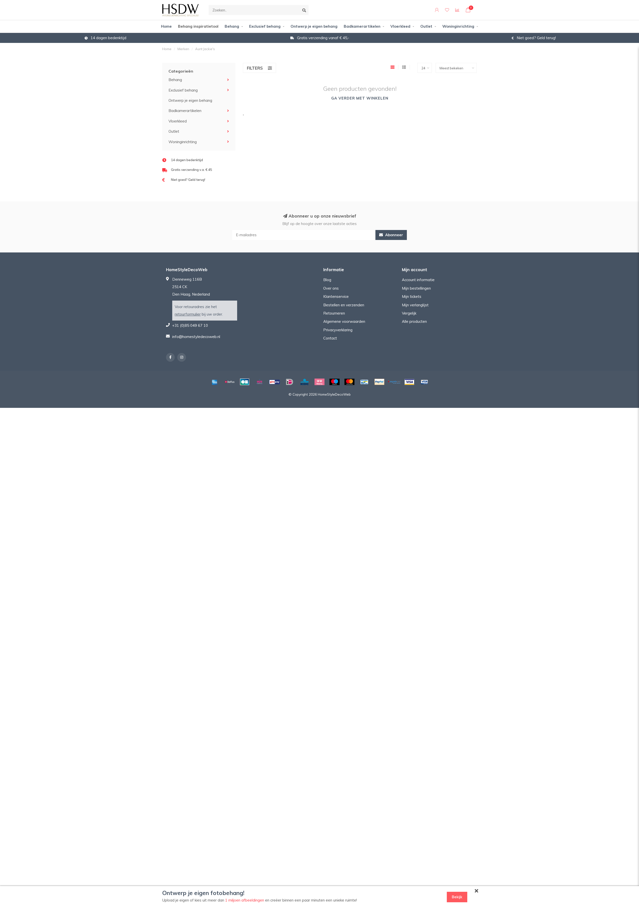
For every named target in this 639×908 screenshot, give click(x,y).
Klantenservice (336, 296)
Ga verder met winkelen (359, 98)
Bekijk (457, 897)
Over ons (331, 288)
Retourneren (334, 313)
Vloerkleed (400, 26)
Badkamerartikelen (362, 26)
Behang (232, 26)
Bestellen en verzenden (343, 305)
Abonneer (393, 234)
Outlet (426, 26)
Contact (330, 338)
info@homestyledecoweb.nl (196, 336)
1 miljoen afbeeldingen (244, 900)
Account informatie (418, 279)
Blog (327, 279)
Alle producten (414, 321)
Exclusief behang (265, 26)
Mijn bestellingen (416, 288)
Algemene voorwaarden (344, 321)
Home (166, 26)
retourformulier (188, 314)
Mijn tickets (411, 296)
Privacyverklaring (337, 330)
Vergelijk (409, 313)
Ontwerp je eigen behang (314, 26)
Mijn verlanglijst (415, 305)
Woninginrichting (458, 26)
